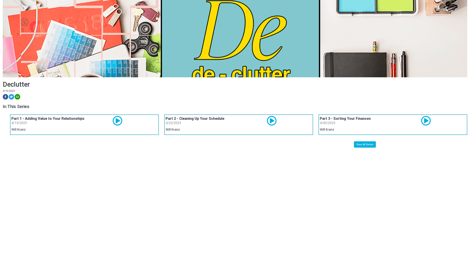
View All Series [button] (364, 144)
